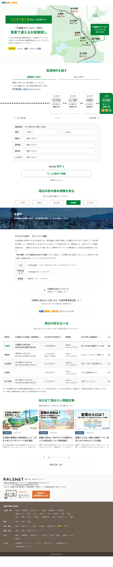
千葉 (16, 522)
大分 (71, 535)
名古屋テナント (52, 526)
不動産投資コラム (61, 543)
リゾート (29, 543)
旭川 (35, 514)
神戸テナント (32, 531)
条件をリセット (56, 180)
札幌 (16, 510)
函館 (44, 510)
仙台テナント (62, 517)
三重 (65, 526)
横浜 (29, 522)
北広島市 (56, 202)
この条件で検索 (58, 173)
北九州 (45, 535)
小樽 (62, 514)
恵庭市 (39, 202)
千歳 (28, 514)
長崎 (57, 535)
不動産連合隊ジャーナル (23, 546)
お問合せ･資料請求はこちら (41, 494)
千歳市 (22, 202)
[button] (48, 457)
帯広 (16, 517)
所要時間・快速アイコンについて (27, 89)
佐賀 (51, 535)
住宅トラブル (48, 543)
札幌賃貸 (24, 510)
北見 (29, 517)
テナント (38, 543)
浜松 (16, 526)
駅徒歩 (17, 151)
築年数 (17, 144)
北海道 (36, 517)
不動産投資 (19, 543)
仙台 (53, 517)
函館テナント (19, 514)
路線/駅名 (19, 126)
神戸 (23, 531)
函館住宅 (61, 510)
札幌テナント (35, 510)
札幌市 (73, 202)
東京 (23, 522)
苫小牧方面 (21, 118)
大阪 (16, 531)
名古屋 (42, 526)
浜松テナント (26, 526)
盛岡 (71, 517)
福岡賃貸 (24, 535)
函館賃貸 (52, 510)
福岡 (16, 535)
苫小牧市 (90, 202)
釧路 (23, 517)
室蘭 (68, 514)
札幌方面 (92, 118)
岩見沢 (56, 514)
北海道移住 (45, 517)
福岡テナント (35, 535)
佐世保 (65, 535)
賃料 (17, 132)
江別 (48, 514)
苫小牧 (42, 514)
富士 (35, 526)
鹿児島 (17, 539)
